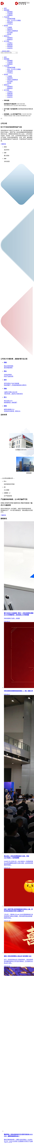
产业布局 (6, 17)
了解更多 (3, 144)
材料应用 (10, 22)
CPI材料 (9, 27)
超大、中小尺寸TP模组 (14, 20)
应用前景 (10, 15)
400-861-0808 (5, 51)
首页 (5, 8)
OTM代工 (10, 24)
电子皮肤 (10, 32)
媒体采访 (10, 39)
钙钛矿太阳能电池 (12, 30)
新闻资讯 (10, 37)
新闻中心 (6, 36)
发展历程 (10, 44)
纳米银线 (6, 10)
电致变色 (10, 29)
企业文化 (10, 48)
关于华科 (6, 41)
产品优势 (10, 13)
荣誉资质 (10, 46)
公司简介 (10, 43)
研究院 (6, 25)
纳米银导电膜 (11, 18)
